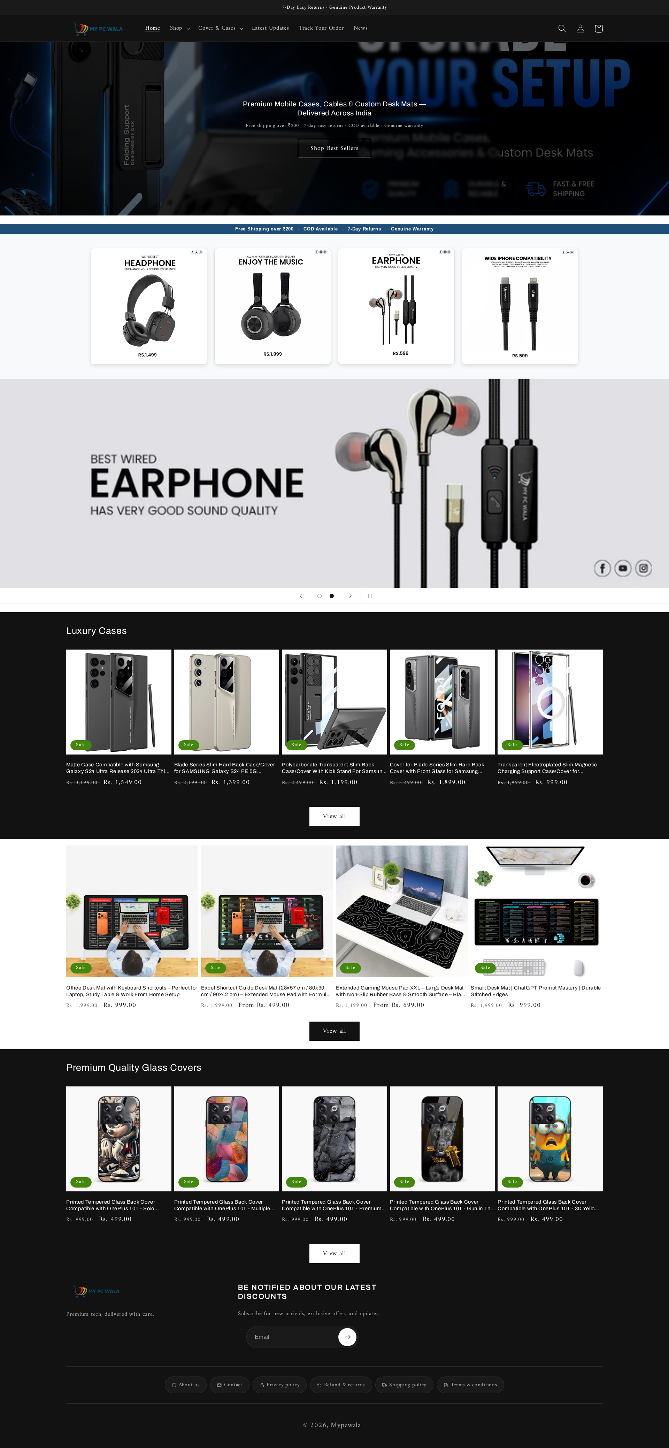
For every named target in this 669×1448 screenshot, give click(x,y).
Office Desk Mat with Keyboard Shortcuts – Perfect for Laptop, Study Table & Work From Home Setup (132, 991)
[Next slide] (350, 596)
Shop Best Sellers (334, 148)
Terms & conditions (474, 1385)
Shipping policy (407, 1385)
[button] (179, 28)
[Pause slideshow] (368, 596)
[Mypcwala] (95, 1291)
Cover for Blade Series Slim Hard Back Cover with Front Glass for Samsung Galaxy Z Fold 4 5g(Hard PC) (437, 768)
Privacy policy (283, 1385)
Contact (233, 1385)
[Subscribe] (347, 1337)
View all (334, 816)
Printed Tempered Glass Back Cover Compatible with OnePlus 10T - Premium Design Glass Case (332, 1205)
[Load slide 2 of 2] (331, 596)
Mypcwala (346, 1425)
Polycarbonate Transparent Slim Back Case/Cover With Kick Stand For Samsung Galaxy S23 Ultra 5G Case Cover (333, 768)
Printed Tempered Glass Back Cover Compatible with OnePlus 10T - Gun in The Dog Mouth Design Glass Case (442, 1205)
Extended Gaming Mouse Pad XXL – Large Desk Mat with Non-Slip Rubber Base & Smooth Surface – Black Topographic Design (401, 991)
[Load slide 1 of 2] (319, 596)
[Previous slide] (300, 596)
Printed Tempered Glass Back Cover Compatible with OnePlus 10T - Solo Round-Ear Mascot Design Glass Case (113, 1205)
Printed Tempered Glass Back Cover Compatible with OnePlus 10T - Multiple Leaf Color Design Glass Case (222, 1205)
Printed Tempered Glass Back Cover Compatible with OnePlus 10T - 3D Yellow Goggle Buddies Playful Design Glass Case (550, 1205)
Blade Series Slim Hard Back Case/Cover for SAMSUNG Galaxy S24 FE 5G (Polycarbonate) (224, 768)
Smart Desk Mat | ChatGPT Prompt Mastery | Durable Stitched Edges (536, 991)
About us (189, 1385)
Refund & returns (344, 1385)
